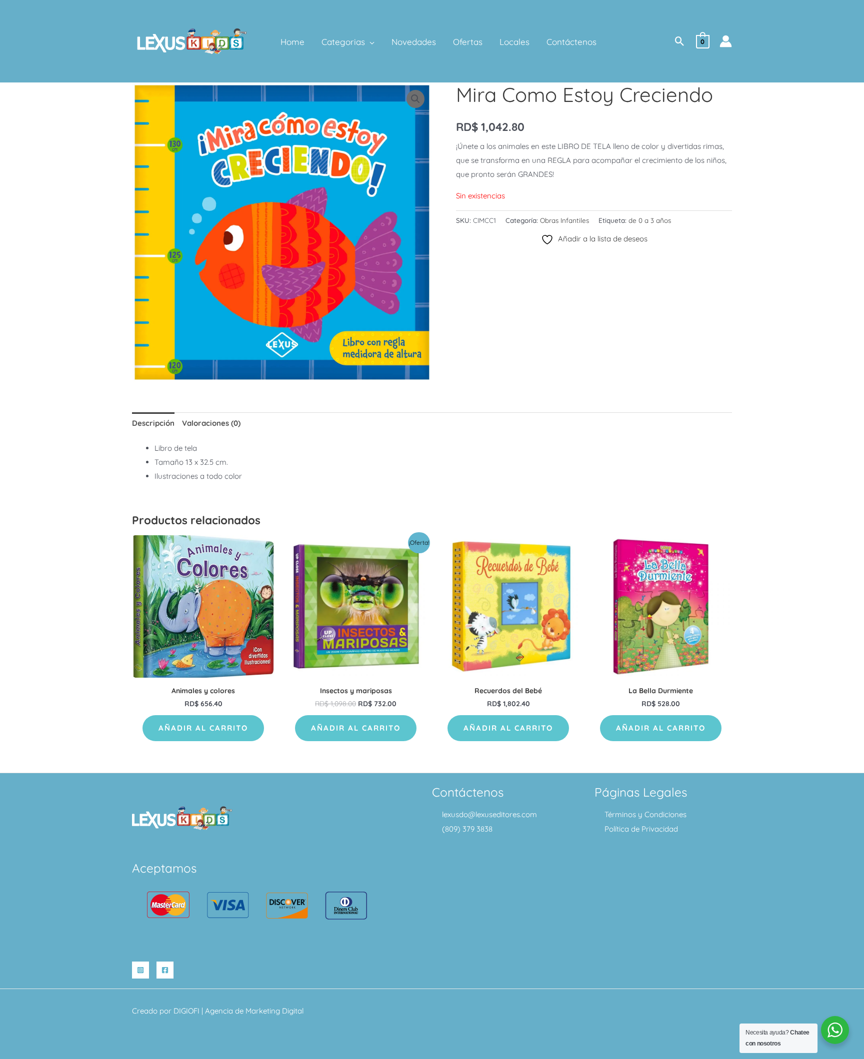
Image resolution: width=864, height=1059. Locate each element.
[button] (369, 42)
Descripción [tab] (153, 423)
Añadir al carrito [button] (203, 728)
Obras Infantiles (564, 220)
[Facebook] (165, 970)
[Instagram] (140, 970)
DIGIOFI (187, 1011)
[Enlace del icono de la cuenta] (726, 41)
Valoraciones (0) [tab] (211, 423)
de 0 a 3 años (649, 220)
